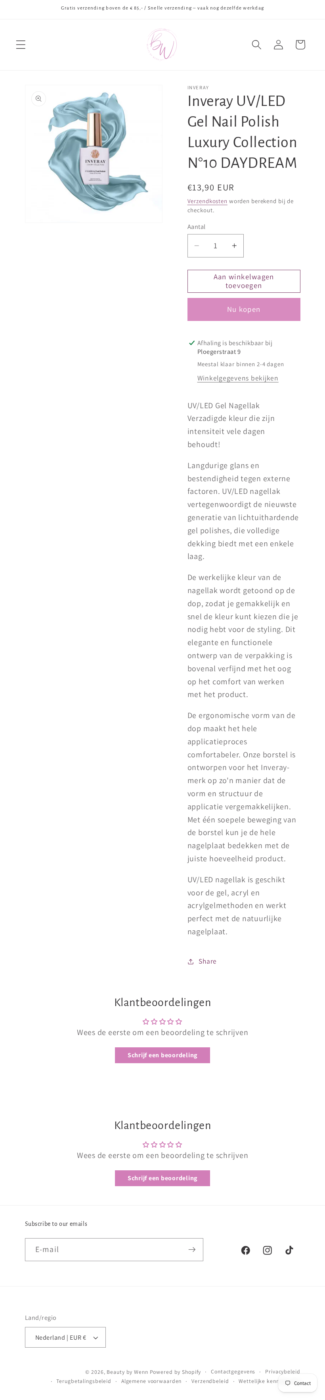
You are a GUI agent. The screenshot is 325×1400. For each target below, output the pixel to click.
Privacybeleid (282, 1371)
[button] (21, 45)
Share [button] (208, 961)
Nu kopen (243, 309)
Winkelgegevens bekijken (238, 377)
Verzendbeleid (210, 1381)
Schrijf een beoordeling (162, 1055)
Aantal (196, 226)
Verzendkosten (207, 201)
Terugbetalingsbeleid (83, 1381)
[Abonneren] (192, 1249)
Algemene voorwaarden (151, 1381)
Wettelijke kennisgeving (269, 1381)
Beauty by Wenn (127, 1371)
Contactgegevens (233, 1371)
